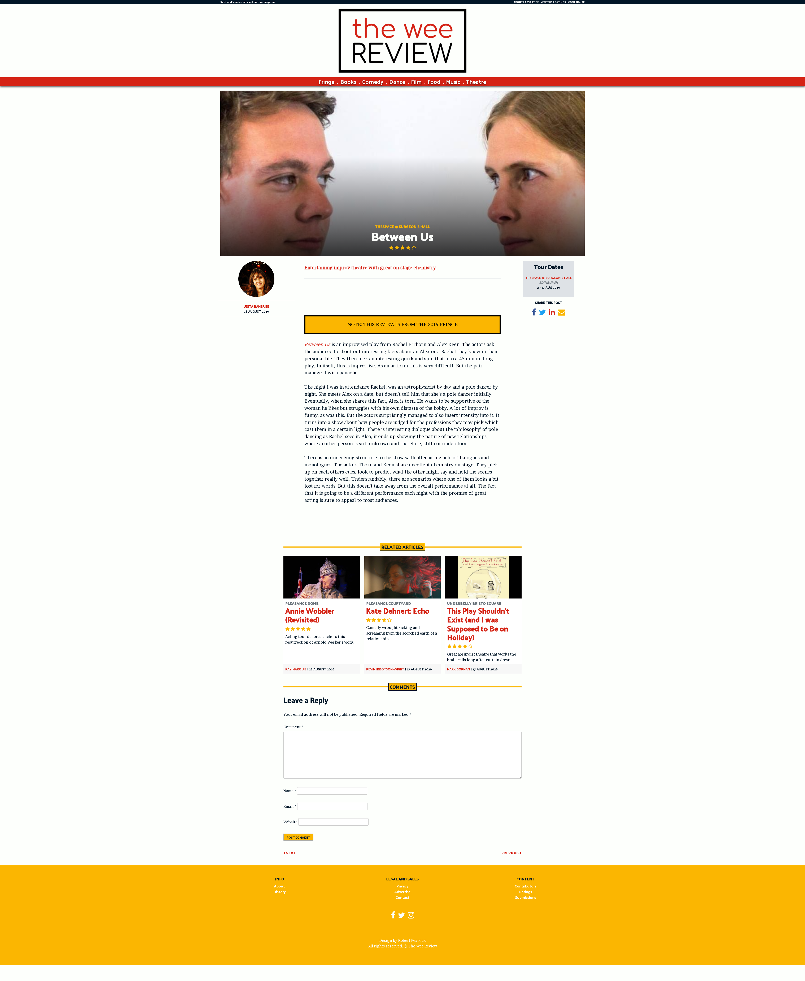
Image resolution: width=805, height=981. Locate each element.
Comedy (372, 81)
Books (348, 81)
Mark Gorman (458, 669)
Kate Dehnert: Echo (397, 610)
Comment (293, 727)
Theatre (476, 81)
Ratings (525, 891)
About (279, 885)
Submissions (525, 897)
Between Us (317, 344)
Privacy (402, 885)
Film (416, 81)
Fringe (327, 81)
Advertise (402, 891)
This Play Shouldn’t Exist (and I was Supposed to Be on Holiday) (478, 624)
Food (434, 81)
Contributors (525, 885)
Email (289, 806)
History (279, 891)
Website (290, 822)
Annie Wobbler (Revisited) (309, 615)
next (290, 852)
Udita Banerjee (256, 306)
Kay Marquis (295, 669)
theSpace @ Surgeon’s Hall (548, 278)
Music (453, 81)
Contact (402, 897)
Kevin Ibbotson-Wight (385, 669)
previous (510, 852)
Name (289, 791)
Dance (397, 81)
